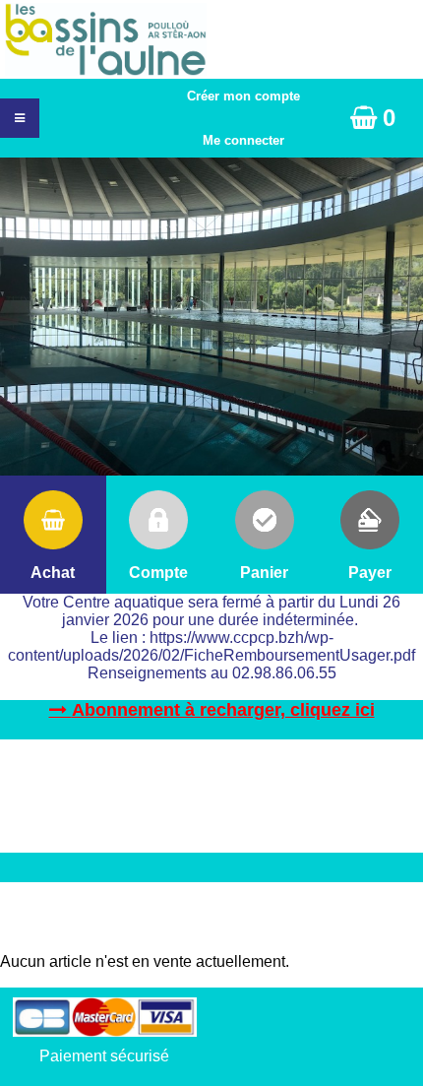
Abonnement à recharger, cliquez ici (223, 710)
